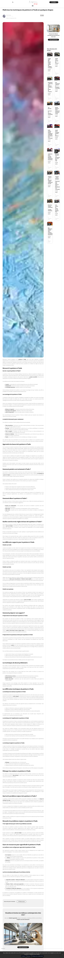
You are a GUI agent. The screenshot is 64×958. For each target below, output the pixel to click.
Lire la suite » (49, 70)
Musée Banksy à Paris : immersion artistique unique (57, 110)
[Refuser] (62, 954)
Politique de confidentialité (37, 956)
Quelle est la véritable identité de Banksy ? (57, 133)
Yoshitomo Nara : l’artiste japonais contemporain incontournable (51, 156)
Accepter (23, 956)
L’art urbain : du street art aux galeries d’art (57, 208)
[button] (12, 2)
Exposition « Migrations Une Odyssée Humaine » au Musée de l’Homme (50, 87)
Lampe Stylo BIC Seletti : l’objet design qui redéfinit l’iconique (50, 63)
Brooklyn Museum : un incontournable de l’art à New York (58, 157)
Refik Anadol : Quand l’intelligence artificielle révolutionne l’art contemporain (51, 134)
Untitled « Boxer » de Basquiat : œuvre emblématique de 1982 (51, 180)
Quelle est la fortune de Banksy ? (57, 61)
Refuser (28, 956)
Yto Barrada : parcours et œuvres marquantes (50, 111)
